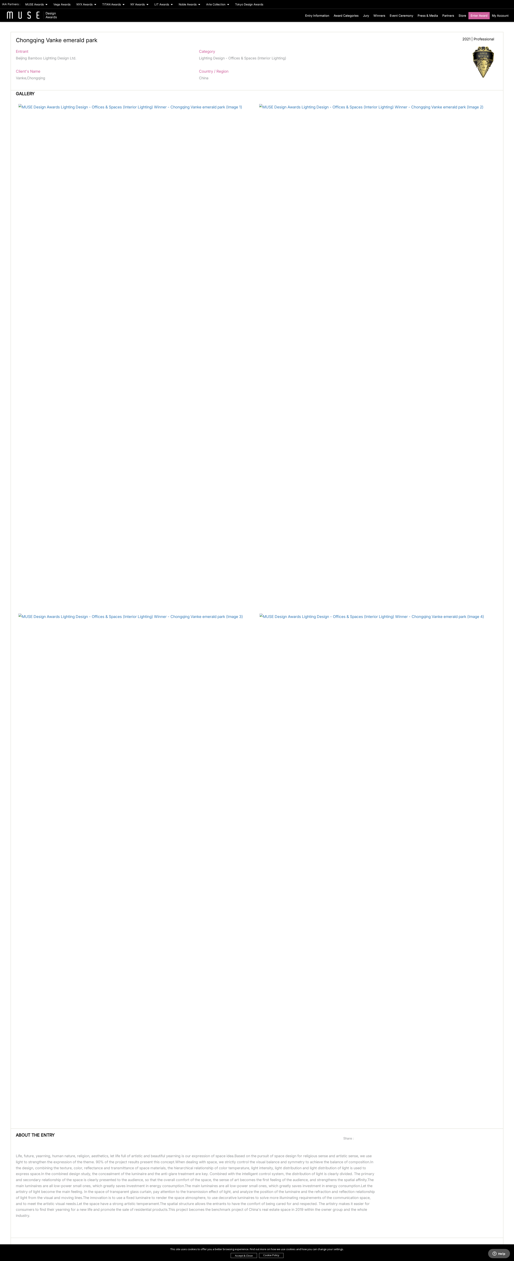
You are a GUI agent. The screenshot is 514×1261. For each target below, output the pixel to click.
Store (462, 15)
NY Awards (138, 4)
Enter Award (479, 15)
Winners (379, 15)
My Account (500, 15)
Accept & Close (244, 1255)
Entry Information (317, 15)
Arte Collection (216, 4)
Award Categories (346, 15)
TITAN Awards (112, 4)
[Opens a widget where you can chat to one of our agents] (499, 1254)
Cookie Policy (271, 1255)
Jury (366, 15)
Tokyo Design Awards (249, 4)
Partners (448, 15)
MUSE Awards (35, 4)
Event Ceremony (401, 15)
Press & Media (428, 15)
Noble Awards (188, 4)
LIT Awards (162, 4)
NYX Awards (84, 4)
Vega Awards (61, 4)
